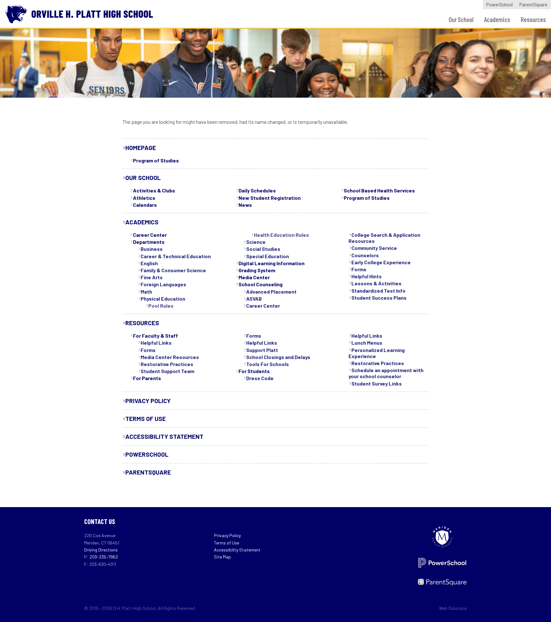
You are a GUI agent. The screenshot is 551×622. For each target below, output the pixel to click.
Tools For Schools (267, 364)
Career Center (150, 235)
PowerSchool (499, 4)
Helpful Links (156, 343)
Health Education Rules (281, 235)
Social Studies (263, 249)
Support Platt (262, 350)
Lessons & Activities (376, 283)
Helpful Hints (366, 276)
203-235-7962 (104, 556)
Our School (461, 19)
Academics (497, 19)
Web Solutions (453, 608)
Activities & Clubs (154, 190)
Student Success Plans (379, 298)
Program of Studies (156, 160)
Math (146, 292)
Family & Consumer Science (173, 270)
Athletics (144, 198)
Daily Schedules (257, 190)
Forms (358, 269)
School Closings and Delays (278, 357)
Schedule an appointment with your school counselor (386, 373)
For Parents (147, 378)
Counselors (365, 255)
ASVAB (254, 299)
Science (256, 242)
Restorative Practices (167, 364)
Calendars (145, 205)
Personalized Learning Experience (377, 353)
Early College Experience (381, 262)
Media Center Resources (170, 357)
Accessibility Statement (164, 436)
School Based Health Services (379, 190)
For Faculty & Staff (155, 336)
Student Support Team (167, 371)
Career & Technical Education (176, 256)
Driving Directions (101, 549)
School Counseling (261, 284)
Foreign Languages (163, 284)
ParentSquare (533, 4)
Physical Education (163, 299)
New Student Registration (270, 198)
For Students (254, 371)
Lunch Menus (366, 343)
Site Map (222, 556)
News (245, 205)
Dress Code (260, 378)
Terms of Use (145, 418)
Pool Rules (160, 306)
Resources (533, 19)
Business (152, 249)
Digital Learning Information (272, 263)
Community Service (374, 248)
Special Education (267, 256)
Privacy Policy (148, 400)
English (149, 263)
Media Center (254, 277)
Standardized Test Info (378, 291)
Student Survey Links (376, 383)
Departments (149, 242)
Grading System (257, 270)
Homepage (140, 147)
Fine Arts (152, 277)
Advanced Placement (271, 292)
